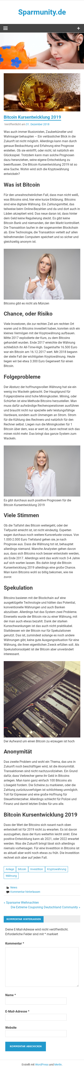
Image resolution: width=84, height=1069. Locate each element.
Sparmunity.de (42, 12)
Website (11, 1027)
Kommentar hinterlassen (25, 891)
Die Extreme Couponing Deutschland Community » (45, 907)
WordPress (41, 1064)
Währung (11, 875)
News (13, 887)
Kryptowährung (56, 869)
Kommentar (14, 943)
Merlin (58, 1064)
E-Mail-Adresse (17, 1011)
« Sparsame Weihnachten (21, 902)
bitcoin (22, 869)
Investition (36, 869)
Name (10, 995)
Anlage (10, 869)
